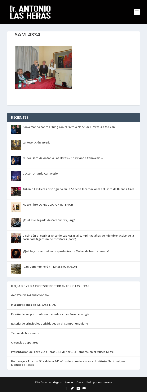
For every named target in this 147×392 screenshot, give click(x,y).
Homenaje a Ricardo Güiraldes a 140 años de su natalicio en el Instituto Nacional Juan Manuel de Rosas (69, 363)
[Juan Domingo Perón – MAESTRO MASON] (16, 269)
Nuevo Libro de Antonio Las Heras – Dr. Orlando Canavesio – (63, 158)
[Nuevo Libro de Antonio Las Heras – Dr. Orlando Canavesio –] (16, 160)
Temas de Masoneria (25, 333)
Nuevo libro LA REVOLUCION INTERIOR (48, 204)
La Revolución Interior (37, 142)
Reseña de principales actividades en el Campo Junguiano (49, 323)
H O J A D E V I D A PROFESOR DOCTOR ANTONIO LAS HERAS (50, 286)
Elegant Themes (63, 382)
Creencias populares (24, 342)
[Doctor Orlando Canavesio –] (16, 176)
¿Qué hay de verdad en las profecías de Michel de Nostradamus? (66, 251)
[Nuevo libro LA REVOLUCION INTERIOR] (16, 207)
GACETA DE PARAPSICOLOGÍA (30, 295)
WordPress (105, 382)
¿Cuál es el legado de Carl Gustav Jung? (49, 220)
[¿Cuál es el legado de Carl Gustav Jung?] (16, 222)
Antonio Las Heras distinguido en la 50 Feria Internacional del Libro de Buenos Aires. (79, 189)
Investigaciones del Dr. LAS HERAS (33, 305)
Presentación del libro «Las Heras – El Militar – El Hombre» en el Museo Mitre (62, 352)
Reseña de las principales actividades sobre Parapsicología (50, 314)
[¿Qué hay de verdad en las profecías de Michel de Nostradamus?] (16, 253)
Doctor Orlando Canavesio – (41, 173)
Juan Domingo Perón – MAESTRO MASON (50, 266)
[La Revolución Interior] (16, 145)
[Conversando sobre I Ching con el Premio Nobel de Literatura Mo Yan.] (16, 129)
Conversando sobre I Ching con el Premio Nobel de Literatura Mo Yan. (69, 127)
